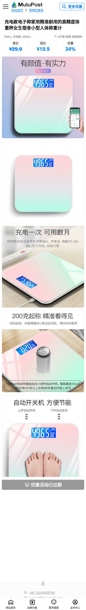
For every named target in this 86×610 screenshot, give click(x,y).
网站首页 (17, 10)
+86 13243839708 (42, 592)
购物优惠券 (36, 10)
